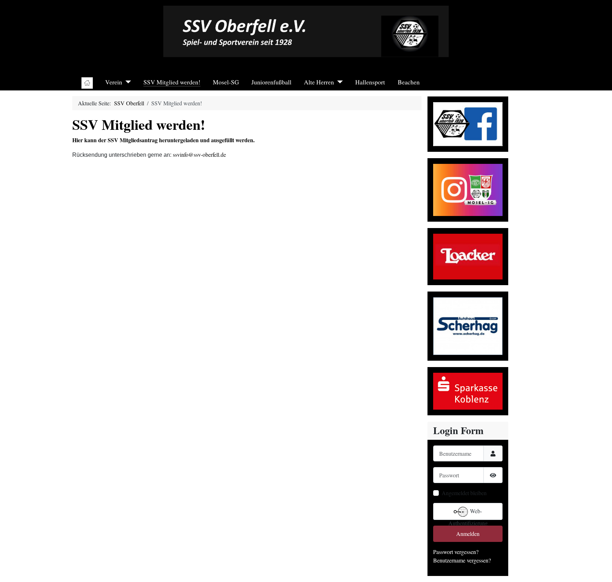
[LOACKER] (468, 255)
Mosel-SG (226, 82)
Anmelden (468, 533)
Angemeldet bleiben (464, 493)
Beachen (409, 82)
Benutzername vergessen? (462, 560)
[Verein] (126, 82)
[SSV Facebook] (468, 123)
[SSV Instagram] (468, 189)
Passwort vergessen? (455, 551)
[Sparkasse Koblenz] (468, 390)
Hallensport (370, 82)
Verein (113, 82)
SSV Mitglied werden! (171, 82)
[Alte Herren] (338, 82)
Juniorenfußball (271, 82)
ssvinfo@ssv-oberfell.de (199, 154)
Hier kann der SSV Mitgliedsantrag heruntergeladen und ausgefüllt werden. (163, 140)
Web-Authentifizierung (468, 513)
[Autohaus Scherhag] (468, 325)
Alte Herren (319, 82)
